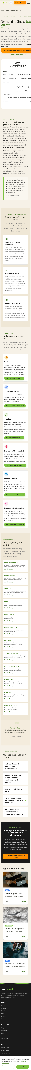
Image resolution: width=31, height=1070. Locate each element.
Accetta (23, 1067)
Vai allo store (21, 2)
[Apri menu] (28, 3)
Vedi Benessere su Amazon (14, 524)
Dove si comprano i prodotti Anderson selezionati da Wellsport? (14, 811)
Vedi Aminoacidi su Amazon (14, 405)
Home (2, 10)
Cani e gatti (4, 1036)
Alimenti (3, 1033)
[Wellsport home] (4, 2)
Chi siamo (4, 1016)
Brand (7, 10)
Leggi (23, 901)
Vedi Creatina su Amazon (13, 437)
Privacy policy (5, 1047)
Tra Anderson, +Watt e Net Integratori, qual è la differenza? (14, 800)
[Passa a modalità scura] (11, 2)
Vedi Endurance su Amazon (14, 494)
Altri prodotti (4, 1038)
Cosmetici (4, 1030)
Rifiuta (8, 1067)
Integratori (4, 1028)
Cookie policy (5, 1050)
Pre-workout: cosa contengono (15, 963)
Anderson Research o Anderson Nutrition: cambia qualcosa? (13, 766)
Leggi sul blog (8, 569)
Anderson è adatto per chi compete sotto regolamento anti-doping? (13, 778)
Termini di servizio (6, 1053)
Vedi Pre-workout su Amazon (14, 465)
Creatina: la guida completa (14, 893)
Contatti (3, 1019)
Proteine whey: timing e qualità (15, 928)
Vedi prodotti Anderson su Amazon (16, 856)
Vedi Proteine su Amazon (13, 378)
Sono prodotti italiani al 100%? (13, 790)
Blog (2, 1013)
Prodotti (3, 1008)
